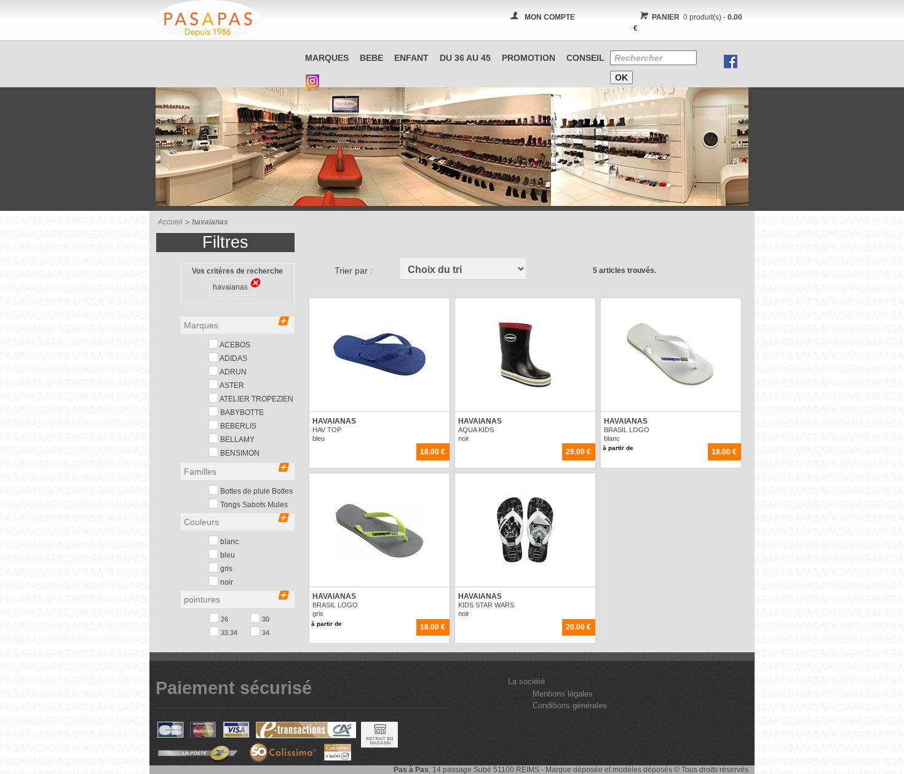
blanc (228, 541)
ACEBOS (234, 345)
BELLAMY (236, 439)
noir (225, 582)
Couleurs (201, 522)
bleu (226, 555)
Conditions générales (570, 705)
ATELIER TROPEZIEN (255, 399)
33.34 (228, 632)
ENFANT (411, 58)
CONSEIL (585, 58)
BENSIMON (239, 453)
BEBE (371, 58)
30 (264, 619)
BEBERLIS (237, 426)
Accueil (170, 222)
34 (264, 632)
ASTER (231, 385)
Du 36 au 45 (465, 58)
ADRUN (232, 372)
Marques (327, 58)
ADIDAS (232, 358)
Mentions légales (563, 693)
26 (223, 619)
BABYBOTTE (241, 412)
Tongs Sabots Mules (253, 504)
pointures (202, 599)
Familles (200, 471)
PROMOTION (528, 58)
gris (225, 568)
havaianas (230, 287)
